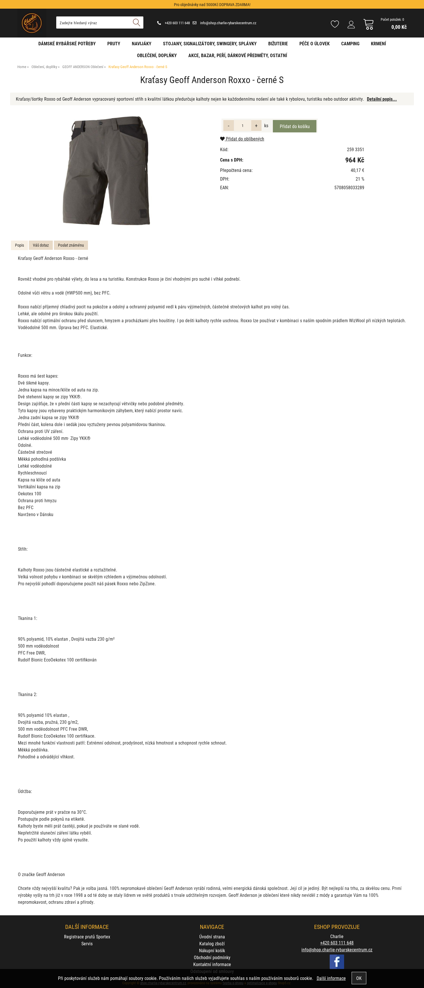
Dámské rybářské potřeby (67, 43)
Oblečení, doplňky (157, 55)
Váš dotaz (41, 245)
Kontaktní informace (212, 964)
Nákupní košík (212, 950)
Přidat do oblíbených (244, 139)
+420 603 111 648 (177, 22)
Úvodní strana (212, 936)
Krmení (378, 43)
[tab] (19, 245)
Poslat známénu (71, 245)
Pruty (113, 43)
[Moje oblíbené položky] (335, 24)
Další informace (331, 978)
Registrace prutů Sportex (87, 936)
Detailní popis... (382, 99)
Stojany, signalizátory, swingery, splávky (210, 43)
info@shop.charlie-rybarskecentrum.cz (227, 22)
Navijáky (141, 43)
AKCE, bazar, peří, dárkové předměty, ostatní (237, 55)
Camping (350, 43)
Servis (87, 943)
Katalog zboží (212, 943)
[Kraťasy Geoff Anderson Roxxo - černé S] (110, 171)
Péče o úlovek (314, 43)
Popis (19, 245)
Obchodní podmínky (212, 957)
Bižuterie (278, 43)
